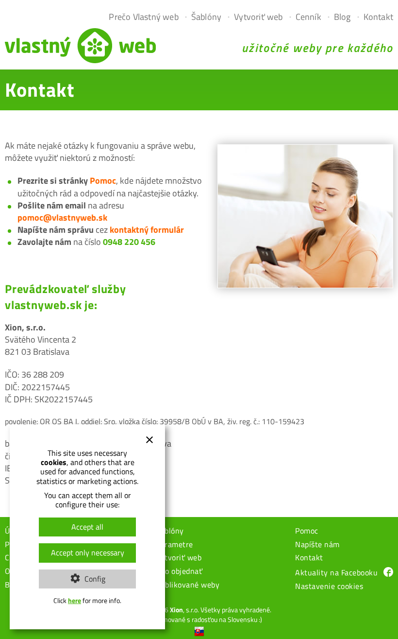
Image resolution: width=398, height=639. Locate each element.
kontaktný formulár (147, 229)
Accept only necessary (87, 552)
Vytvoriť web (258, 17)
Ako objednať (179, 572)
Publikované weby (187, 585)
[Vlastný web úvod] (80, 60)
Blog (342, 17)
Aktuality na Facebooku (336, 572)
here (74, 600)
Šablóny (206, 17)
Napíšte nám (317, 545)
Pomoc (103, 180)
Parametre (174, 545)
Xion (176, 609)
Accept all (87, 527)
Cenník (308, 17)
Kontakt (378, 17)
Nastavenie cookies (329, 587)
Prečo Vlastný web (143, 17)
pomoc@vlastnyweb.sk (62, 217)
